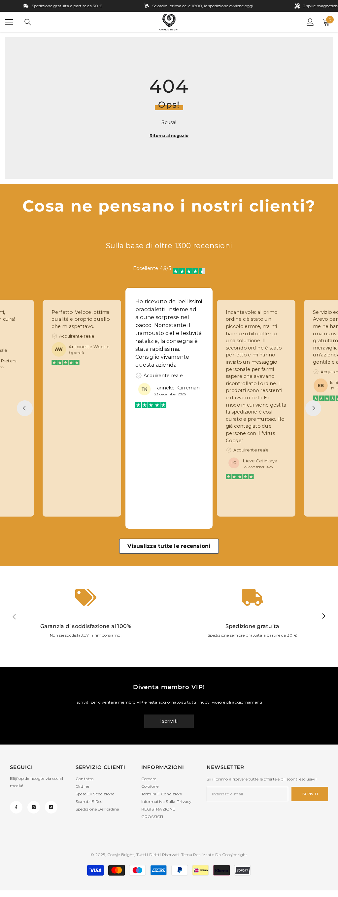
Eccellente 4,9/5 (152, 268)
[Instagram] (33, 807)
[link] (85, 616)
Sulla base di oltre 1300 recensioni (169, 245)
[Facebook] (16, 807)
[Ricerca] (28, 22)
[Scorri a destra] (323, 616)
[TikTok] (51, 807)
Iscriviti (169, 721)
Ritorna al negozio (169, 135)
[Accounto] (310, 22)
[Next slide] (313, 408)
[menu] (9, 22)
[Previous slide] (25, 408)
